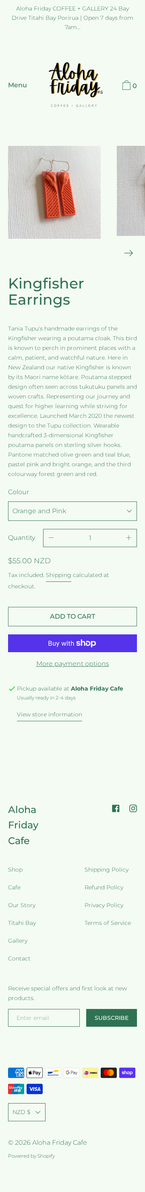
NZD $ (21, 1112)
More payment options (72, 664)
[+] (129, 538)
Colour (18, 492)
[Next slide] (128, 253)
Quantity (21, 537)
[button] (128, 86)
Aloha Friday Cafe (23, 825)
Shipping (58, 575)
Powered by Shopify (31, 1156)
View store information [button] (49, 714)
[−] (51, 538)
